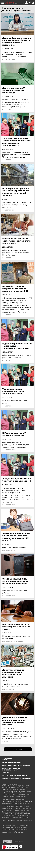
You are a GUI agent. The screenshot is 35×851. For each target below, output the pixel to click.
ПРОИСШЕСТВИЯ (8, 550)
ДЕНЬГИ (5, 741)
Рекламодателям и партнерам (14, 775)
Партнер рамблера (18, 841)
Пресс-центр (7, 765)
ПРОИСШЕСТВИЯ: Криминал (13, 641)
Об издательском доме (11, 763)
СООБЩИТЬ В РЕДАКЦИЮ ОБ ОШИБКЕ (16, 778)
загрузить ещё (18, 749)
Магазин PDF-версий (22, 765)
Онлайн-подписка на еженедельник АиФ (11, 769)
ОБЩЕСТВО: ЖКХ (8, 59)
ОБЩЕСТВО (6, 109)
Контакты (6, 773)
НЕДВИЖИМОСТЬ (8, 689)
